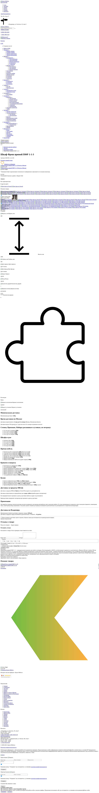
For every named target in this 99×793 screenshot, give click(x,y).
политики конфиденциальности (39, 766)
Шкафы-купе (10, 65)
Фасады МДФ (6, 696)
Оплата (5, 8)
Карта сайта (6, 706)
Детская (5, 110)
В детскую (9, 77)
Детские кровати (11, 113)
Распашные (9, 57)
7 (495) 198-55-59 (5, 34)
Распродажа (6, 137)
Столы (5, 89)
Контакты (5, 11)
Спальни (6, 95)
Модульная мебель (11, 123)
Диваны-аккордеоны (11, 53)
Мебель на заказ (4, 29)
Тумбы (5, 85)
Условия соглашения (8, 704)
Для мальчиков (13, 115)
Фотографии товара (5, 543)
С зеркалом (12, 64)
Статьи (5, 699)
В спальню (9, 76)
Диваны (5, 49)
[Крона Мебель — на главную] (5, 1)
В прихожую (12, 63)
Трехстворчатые (13, 60)
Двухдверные (12, 67)
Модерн (8, 132)
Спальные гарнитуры (11, 107)
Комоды (5, 80)
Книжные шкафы (10, 73)
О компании (6, 687)
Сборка (5, 7)
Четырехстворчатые (14, 61)
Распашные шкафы (11, 119)
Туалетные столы (10, 91)
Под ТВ (8, 86)
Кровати (8, 97)
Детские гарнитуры (11, 111)
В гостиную (9, 83)
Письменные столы (11, 90)
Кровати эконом (13, 99)
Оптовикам (6, 695)
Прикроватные (10, 87)
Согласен (10, 791)
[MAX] (2, 755)
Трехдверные (12, 68)
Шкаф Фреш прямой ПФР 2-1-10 (9, 565)
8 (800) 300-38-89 (5, 32)
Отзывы (5, 10)
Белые (7, 130)
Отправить (3, 769)
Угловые (8, 72)
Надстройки (9, 94)
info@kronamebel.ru (5, 13)
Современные (12, 106)
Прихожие (6, 128)
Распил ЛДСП (7, 697)
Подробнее (3, 568)
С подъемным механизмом (16, 103)
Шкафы (5, 56)
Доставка (5, 6)
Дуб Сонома (9, 131)
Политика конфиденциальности (8, 747)
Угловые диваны (10, 52)
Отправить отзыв (5, 547)
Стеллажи (6, 93)
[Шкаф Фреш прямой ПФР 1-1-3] (13, 165)
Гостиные (6, 122)
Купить (2, 179)
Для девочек (12, 114)
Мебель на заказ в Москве (9, 692)
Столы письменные (11, 120)
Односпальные (13, 101)
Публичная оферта (8, 703)
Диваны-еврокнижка (11, 55)
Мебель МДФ (6, 48)
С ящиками (12, 105)
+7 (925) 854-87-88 (5, 742)
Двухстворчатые (13, 59)
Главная (5, 686)
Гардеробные (9, 70)
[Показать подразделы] (9, 80)
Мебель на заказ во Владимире (11, 693)
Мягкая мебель (10, 126)
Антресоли (9, 78)
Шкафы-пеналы (10, 74)
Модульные (9, 133)
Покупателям (4, 2)
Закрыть (3, 786)
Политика (5, 705)
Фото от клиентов (7, 700)
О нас (4, 5)
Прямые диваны (10, 51)
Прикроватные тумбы (11, 118)
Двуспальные (12, 98)
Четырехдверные (13, 69)
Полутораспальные (14, 102)
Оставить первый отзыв (6, 160)
